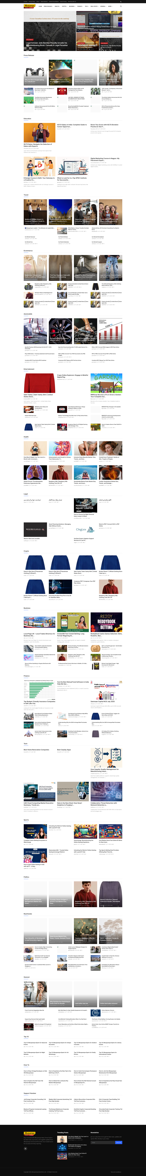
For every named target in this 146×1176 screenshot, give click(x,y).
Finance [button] (79, 6)
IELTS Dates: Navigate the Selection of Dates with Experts (38, 145)
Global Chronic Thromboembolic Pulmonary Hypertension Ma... (33, 482)
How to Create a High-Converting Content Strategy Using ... (43, 947)
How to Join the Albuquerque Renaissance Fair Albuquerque (108, 1072)
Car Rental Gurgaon (97, 242)
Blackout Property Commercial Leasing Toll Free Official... (35, 1110)
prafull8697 (76, 461)
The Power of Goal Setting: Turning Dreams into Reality (106, 1019)
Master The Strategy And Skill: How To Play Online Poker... (73, 415)
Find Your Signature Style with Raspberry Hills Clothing (60, 276)
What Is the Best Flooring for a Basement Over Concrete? (85, 276)
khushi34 (59, 129)
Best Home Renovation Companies (36, 750)
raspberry (52, 279)
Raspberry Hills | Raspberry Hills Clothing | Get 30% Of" (58, 482)
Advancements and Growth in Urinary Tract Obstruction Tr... (60, 458)
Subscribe (118, 1142)
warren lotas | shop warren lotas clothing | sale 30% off (43, 732)
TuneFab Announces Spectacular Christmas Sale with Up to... (43, 98)
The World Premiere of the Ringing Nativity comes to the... (60, 80)
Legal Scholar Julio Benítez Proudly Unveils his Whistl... (111, 46)
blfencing (104, 968)
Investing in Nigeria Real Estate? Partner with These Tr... (110, 947)
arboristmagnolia (105, 658)
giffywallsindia (78, 942)
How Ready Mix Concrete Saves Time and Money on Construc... (77, 965)
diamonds (51, 854)
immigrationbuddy (104, 223)
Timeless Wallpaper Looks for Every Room (85, 939)
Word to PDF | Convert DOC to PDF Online (109, 525)
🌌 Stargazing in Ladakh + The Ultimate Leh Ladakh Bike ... (40, 228)
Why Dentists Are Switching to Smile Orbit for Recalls (60, 1002)
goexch (75, 844)
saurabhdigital (27, 461)
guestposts (27, 350)
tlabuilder (37, 959)
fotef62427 (26, 807)
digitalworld (27, 905)
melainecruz (27, 417)
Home (40, 6)
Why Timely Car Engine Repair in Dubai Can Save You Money (85, 339)
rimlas (103, 666)
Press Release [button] (48, 6)
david (59, 725)
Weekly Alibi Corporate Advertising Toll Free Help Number (60, 1100)
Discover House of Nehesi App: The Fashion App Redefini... (86, 46)
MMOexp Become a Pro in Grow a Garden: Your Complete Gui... (106, 396)
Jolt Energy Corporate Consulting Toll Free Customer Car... (35, 1100)
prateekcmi (37, 649)
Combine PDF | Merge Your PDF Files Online (103, 360)
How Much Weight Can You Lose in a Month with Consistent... (34, 458)
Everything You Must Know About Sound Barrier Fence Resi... (110, 965)
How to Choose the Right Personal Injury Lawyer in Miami (84, 515)
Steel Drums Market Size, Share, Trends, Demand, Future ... (60, 938)
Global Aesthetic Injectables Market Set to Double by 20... (45, 655)
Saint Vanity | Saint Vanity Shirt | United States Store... (38, 396)
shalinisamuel (38, 950)
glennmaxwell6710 (39, 294)
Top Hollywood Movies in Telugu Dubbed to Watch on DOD (76, 407)
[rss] (25, 1148)
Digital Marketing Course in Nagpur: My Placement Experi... (105, 159)
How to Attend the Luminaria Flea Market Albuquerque (58, 1081)
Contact (25, 1)
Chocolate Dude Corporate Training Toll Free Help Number (110, 1110)
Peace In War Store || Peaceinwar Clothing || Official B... (33, 572)
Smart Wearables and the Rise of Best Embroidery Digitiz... (73, 1024)
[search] (120, 6)
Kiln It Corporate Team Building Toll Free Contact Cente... (109, 1100)
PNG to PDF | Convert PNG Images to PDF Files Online (105, 347)
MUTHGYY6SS (52, 485)
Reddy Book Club (60, 379)
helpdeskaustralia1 (29, 1005)
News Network (44, 1)
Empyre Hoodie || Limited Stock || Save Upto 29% (78, 284)
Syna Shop (102, 279)
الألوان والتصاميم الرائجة (105, 500)
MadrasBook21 (102, 844)
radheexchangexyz (39, 1026)
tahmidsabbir (38, 725)
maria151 (26, 705)
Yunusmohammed (95, 162)
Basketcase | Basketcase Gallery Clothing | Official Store (35, 276)
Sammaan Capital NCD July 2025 (103, 701)
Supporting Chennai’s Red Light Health (35, 1019)
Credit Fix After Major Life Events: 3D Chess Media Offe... (110, 80)
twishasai (104, 959)
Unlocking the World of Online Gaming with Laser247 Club (60, 826)
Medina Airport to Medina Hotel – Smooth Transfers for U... (60, 220)
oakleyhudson (78, 1005)
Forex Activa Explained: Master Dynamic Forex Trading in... (43, 723)
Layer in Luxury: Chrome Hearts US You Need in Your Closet (110, 276)
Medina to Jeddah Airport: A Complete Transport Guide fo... (35, 220)
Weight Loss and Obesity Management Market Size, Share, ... (33, 901)
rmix (69, 968)
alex (27, 48)
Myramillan (37, 410)
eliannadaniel (105, 649)
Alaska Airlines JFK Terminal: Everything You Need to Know (105, 228)
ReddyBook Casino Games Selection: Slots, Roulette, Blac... (106, 635)
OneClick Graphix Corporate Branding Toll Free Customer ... (85, 1110)
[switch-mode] (121, 1)
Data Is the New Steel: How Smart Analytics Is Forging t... (69, 804)
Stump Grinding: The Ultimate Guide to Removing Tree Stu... (78, 646)
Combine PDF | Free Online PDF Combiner (35, 360)
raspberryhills (38, 287)
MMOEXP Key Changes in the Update (111, 406)
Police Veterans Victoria (108, 1010)
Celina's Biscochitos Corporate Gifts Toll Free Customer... (84, 1100)
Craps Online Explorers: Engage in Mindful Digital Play (72, 376)
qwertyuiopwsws (38, 734)
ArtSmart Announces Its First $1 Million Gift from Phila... (45, 106)
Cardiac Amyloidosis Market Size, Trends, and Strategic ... (109, 482)
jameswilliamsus (103, 342)
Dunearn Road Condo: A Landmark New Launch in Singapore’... (38, 965)
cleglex (75, 542)
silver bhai (51, 830)
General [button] (102, 6)
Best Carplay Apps (64, 750)
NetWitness (93, 807)
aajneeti (26, 942)
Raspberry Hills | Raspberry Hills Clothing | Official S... (43, 284)
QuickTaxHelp (71, 734)
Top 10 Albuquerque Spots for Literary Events (110, 1043)
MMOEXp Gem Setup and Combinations (41, 407)
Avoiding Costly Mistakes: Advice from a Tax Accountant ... (78, 732)
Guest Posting (63, 1)
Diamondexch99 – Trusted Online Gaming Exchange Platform (58, 851)
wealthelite (59, 686)
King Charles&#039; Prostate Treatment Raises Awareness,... (78, 106)
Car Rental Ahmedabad (98, 236)
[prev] (26, 31)
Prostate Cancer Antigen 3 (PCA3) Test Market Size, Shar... (58, 901)
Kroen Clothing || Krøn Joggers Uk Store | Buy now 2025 (110, 714)
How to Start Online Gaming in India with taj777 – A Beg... (34, 865)
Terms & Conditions (116, 1172)
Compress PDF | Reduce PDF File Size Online (69, 360)
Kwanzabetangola (29, 666)
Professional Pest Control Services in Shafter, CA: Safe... (72, 663)
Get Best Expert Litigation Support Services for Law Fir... (84, 539)
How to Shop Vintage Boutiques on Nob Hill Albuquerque (35, 1072)
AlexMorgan (60, 807)
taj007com (26, 868)
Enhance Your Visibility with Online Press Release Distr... (84, 80)
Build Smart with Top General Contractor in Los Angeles (42, 956)
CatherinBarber (53, 1005)
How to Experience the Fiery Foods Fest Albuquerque (110, 1081)
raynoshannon (61, 1020)
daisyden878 (94, 231)
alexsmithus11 (52, 599)
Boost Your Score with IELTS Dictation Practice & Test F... (104, 126)
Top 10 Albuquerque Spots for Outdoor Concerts (85, 1043)
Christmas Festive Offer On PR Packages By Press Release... (76, 89)
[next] (73, 31)
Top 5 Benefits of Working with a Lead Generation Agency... (35, 939)
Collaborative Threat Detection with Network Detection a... (104, 804)
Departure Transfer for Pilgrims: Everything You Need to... (85, 220)
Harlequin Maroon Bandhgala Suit (43, 292)
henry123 (26, 752)
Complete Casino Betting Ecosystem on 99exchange (35, 841)
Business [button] (71, 6)
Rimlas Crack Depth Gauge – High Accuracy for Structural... (110, 664)
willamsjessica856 (79, 279)
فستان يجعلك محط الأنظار (55, 500)
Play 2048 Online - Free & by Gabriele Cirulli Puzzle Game (39, 353)
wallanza (102, 942)
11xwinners (104, 427)
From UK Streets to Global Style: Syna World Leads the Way (77, 293)
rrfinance (93, 703)
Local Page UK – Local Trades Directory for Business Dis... (39, 635)
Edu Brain (26, 182)
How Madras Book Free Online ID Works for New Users (110, 841)
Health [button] (57, 6)
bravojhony (60, 1026)
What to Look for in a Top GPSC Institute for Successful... (72, 179)
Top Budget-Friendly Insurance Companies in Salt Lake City (39, 702)
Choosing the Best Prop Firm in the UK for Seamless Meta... (60, 596)
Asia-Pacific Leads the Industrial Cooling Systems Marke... (43, 646)
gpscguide (59, 182)
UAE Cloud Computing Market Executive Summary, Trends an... (38, 804)
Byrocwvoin (93, 399)
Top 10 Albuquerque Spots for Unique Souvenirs (60, 1043)
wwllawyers (26, 540)
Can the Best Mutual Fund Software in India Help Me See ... (73, 683)
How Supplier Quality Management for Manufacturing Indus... (105, 770)
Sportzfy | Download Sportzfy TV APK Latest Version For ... (73, 347)
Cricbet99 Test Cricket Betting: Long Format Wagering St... (70, 635)
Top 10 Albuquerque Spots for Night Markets (34, 1053)
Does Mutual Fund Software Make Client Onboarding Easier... (43, 714)
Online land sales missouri (108, 1003)
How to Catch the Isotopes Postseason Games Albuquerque (85, 1072)
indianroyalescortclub (29, 1020)
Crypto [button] (64, 6)
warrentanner (53, 342)
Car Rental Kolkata (63, 236)
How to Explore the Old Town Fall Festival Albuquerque (33, 1081)
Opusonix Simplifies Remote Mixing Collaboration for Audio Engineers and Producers (96, 27)
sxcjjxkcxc (27, 279)
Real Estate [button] (94, 6)
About (37, 1)
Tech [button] (86, 6)
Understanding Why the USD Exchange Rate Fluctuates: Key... (72, 723)
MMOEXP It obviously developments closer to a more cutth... (111, 416)
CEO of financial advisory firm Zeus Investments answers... (111, 106)
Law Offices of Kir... (78, 518)
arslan (36, 427)
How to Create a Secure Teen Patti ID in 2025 (112, 425)
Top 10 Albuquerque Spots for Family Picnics (85, 1053)
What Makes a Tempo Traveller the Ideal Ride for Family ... (78, 228)
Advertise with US (72, 1)
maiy (25, 502)
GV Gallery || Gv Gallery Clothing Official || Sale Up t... (110, 732)
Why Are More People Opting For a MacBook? (34, 80)
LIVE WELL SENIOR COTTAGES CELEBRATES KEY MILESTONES (76, 98)
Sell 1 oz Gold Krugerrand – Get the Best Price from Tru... (112, 646)
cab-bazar (27, 238)
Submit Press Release (54, 1)
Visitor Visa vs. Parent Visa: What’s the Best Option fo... (109, 220)
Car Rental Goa (29, 242)
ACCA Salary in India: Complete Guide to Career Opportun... (72, 126)
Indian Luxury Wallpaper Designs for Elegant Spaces (77, 947)
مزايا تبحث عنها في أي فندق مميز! (32, 500)
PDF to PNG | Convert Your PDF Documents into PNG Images (71, 354)
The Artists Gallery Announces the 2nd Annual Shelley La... (112, 98)
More (109, 6)
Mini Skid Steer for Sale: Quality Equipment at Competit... (73, 1010)
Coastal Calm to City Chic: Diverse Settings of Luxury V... (110, 956)
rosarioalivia (61, 665)
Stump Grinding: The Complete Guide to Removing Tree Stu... (111, 655)
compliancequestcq (95, 773)
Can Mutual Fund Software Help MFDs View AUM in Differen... (78, 714)
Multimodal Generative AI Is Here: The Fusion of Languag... (77, 1145)
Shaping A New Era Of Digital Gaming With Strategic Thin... (77, 425)
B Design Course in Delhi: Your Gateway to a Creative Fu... (39, 179)
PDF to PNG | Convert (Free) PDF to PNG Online (104, 353)
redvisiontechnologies (73, 716)
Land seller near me (81, 1003)
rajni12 (26, 968)
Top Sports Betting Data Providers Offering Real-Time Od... (109, 851)
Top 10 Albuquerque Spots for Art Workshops (59, 1053)
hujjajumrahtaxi (28, 223)
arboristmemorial (72, 649)
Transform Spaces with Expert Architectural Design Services (76, 956)
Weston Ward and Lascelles (32, 538)
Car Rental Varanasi (30, 236)
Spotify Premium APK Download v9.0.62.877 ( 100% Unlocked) (38, 347)
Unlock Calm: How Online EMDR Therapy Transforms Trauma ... (105, 1025)
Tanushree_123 (27, 148)
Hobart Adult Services (30, 415)
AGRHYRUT (70, 287)
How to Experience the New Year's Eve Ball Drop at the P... (60, 1072)
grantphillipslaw (52, 528)
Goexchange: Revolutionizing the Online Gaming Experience (83, 841)
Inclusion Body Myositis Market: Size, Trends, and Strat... (85, 458)
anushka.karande (29, 342)
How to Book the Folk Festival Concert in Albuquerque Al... (85, 1081)
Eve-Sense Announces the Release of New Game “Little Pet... (44, 89)
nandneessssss (28, 229)
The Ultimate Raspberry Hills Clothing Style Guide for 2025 (111, 284)
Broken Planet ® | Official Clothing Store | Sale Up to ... (110, 572)
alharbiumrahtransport (80, 223)
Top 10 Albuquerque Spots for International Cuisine (108, 1053)
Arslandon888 (27, 399)
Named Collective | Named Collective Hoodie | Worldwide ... (110, 901)
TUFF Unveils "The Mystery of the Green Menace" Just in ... (112, 89)
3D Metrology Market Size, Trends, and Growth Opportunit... (33, 338)
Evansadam (70, 1148)
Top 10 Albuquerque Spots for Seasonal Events (35, 1043)
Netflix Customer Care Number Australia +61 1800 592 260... (35, 1002)
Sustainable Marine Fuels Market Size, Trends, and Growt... (85, 482)
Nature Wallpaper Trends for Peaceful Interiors (109, 939)
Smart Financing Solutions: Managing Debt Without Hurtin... (60, 525)
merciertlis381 (78, 342)
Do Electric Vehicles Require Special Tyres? (59, 339)
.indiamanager (102, 854)
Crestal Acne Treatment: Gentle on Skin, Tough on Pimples (109, 458)
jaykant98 (70, 410)
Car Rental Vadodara (63, 242)
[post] (50, 31)
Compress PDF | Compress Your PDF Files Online (84, 582)
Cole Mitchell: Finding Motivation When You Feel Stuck (72, 1019)
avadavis (101, 461)
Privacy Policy (32, 1)
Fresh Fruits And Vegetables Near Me (34, 1010)
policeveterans (105, 1012)
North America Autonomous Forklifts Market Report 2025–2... (110, 338)
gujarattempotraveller (73, 231)
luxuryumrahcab (53, 223)
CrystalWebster (105, 950)
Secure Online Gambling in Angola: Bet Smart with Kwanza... (38, 664)
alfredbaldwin (61, 1012)
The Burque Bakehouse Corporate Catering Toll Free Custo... (59, 1110)
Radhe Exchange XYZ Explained (43, 1024)
